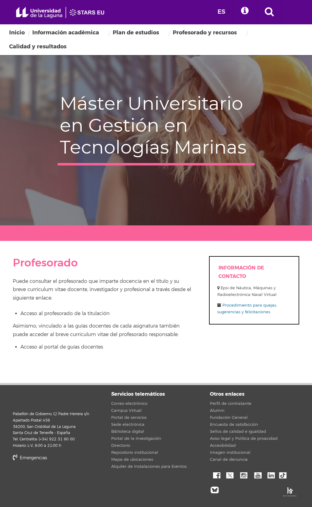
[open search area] (269, 12)
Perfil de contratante (230, 403)
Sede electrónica (127, 424)
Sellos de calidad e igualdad (238, 431)
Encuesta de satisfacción (234, 424)
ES (221, 12)
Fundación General (229, 417)
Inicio (17, 32)
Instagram (243, 475)
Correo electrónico (129, 403)
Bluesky (216, 489)
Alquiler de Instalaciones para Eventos (149, 466)
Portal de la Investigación (136, 438)
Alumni (217, 410)
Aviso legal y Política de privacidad (244, 438)
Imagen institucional (230, 452)
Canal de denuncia (229, 459)
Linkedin (271, 475)
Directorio (120, 445)
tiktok (284, 475)
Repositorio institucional (134, 452)
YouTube (257, 475)
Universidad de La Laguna (62, 12)
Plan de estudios (136, 32)
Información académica (65, 32)
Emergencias (33, 457)
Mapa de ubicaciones (132, 459)
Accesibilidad (223, 445)
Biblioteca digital (127, 431)
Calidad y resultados (37, 46)
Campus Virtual (126, 410)
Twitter (230, 475)
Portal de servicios (129, 417)
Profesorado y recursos (205, 32)
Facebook (216, 475)
